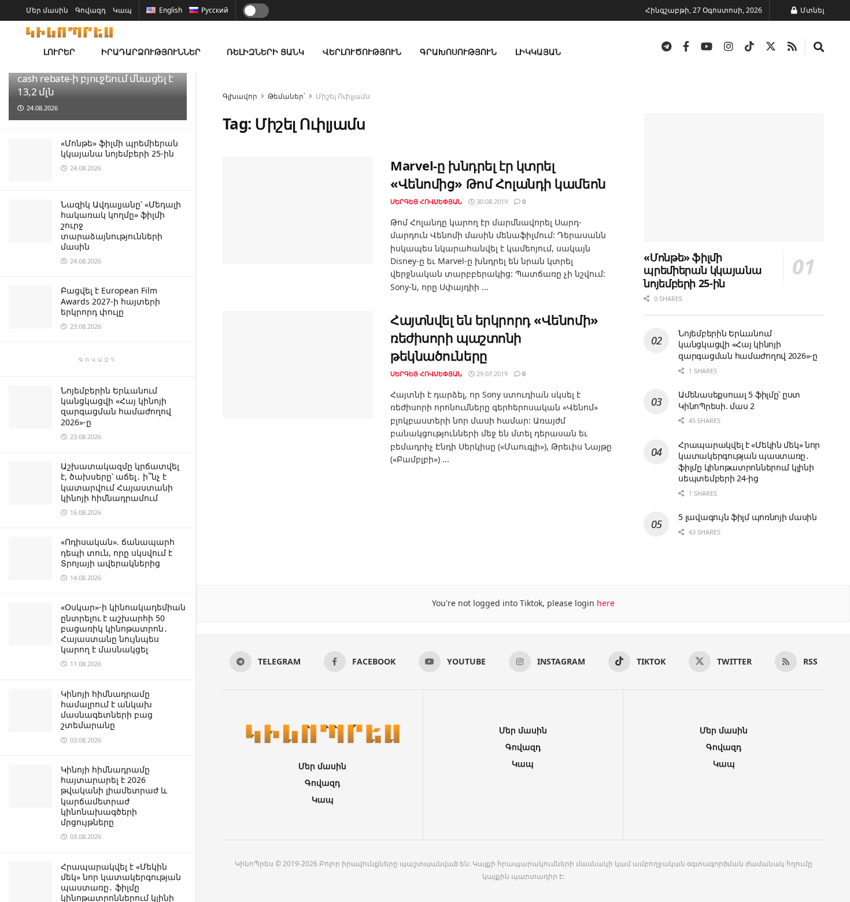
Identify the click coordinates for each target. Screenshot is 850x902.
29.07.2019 (491, 373)
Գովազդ (90, 10)
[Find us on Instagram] (728, 47)
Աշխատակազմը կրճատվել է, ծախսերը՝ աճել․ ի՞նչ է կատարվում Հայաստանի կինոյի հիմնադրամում (120, 482)
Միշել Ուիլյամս (343, 96)
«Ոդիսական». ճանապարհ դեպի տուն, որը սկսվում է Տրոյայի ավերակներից (118, 552)
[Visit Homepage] (69, 32)
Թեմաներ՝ (286, 96)
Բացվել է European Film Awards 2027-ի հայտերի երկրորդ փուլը (110, 301)
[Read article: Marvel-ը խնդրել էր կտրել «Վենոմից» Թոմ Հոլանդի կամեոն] (298, 210)
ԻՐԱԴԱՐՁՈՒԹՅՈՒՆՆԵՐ (151, 51)
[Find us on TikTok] (749, 47)
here (604, 602)
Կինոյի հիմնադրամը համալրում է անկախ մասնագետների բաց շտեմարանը (107, 709)
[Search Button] (819, 46)
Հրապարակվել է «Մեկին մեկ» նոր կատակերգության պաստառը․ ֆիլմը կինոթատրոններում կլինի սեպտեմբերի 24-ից (749, 461)
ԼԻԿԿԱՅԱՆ (538, 51)
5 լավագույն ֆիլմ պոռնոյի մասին (747, 516)
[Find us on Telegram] (666, 47)
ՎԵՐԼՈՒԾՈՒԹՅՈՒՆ (362, 51)
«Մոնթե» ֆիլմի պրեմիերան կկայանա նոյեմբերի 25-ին (119, 148)
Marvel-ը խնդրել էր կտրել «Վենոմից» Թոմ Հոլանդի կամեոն (498, 174)
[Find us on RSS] (792, 47)
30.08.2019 (491, 201)
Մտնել (811, 10)
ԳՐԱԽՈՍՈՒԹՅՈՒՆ (458, 51)
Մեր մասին (47, 10)
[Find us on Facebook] (686, 47)
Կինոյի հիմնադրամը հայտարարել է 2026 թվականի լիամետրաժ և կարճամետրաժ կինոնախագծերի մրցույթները (114, 795)
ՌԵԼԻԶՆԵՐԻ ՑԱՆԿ (265, 51)
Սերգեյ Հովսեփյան (426, 201)
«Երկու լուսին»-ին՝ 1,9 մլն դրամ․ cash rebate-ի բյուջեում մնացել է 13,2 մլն (96, 78)
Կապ (122, 10)
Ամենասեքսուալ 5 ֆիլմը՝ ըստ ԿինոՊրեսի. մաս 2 (739, 400)
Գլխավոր (240, 96)
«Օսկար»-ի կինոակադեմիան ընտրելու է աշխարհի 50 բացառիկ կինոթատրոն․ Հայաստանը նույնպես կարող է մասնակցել (123, 628)
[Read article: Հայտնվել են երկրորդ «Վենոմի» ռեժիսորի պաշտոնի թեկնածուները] (298, 364)
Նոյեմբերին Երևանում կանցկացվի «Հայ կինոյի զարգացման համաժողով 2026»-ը (116, 406)
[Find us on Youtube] (706, 47)
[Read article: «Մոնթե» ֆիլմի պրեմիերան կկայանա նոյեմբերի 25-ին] (734, 177)
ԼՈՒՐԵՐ (59, 51)
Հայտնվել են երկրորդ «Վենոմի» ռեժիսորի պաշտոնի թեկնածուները (494, 337)
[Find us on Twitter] (771, 47)
